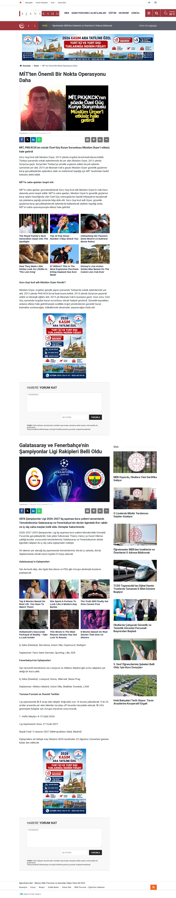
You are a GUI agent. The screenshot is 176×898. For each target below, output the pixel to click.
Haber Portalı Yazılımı (32, 894)
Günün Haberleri (42, 3)
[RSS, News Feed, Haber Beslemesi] (153, 887)
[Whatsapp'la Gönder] (39, 139)
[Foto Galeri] (155, 2)
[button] (93, 139)
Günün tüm (148, 25)
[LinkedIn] (33, 139)
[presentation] (28, 25)
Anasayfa (26, 66)
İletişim (42, 887)
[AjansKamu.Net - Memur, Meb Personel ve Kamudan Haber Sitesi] (39, 13)
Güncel (135, 13)
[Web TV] (149, 2)
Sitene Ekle (62, 3)
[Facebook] (21, 139)
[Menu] (149, 13)
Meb (66, 13)
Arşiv (53, 3)
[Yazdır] (87, 139)
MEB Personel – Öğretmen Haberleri (89, 887)
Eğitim (112, 13)
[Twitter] (27, 139)
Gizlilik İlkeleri (53, 887)
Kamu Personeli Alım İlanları (89, 13)
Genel (36, 66)
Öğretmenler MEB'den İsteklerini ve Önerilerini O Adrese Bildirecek (82, 25)
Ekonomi (124, 13)
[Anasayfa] (20, 3)
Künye (33, 887)
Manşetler (29, 3)
